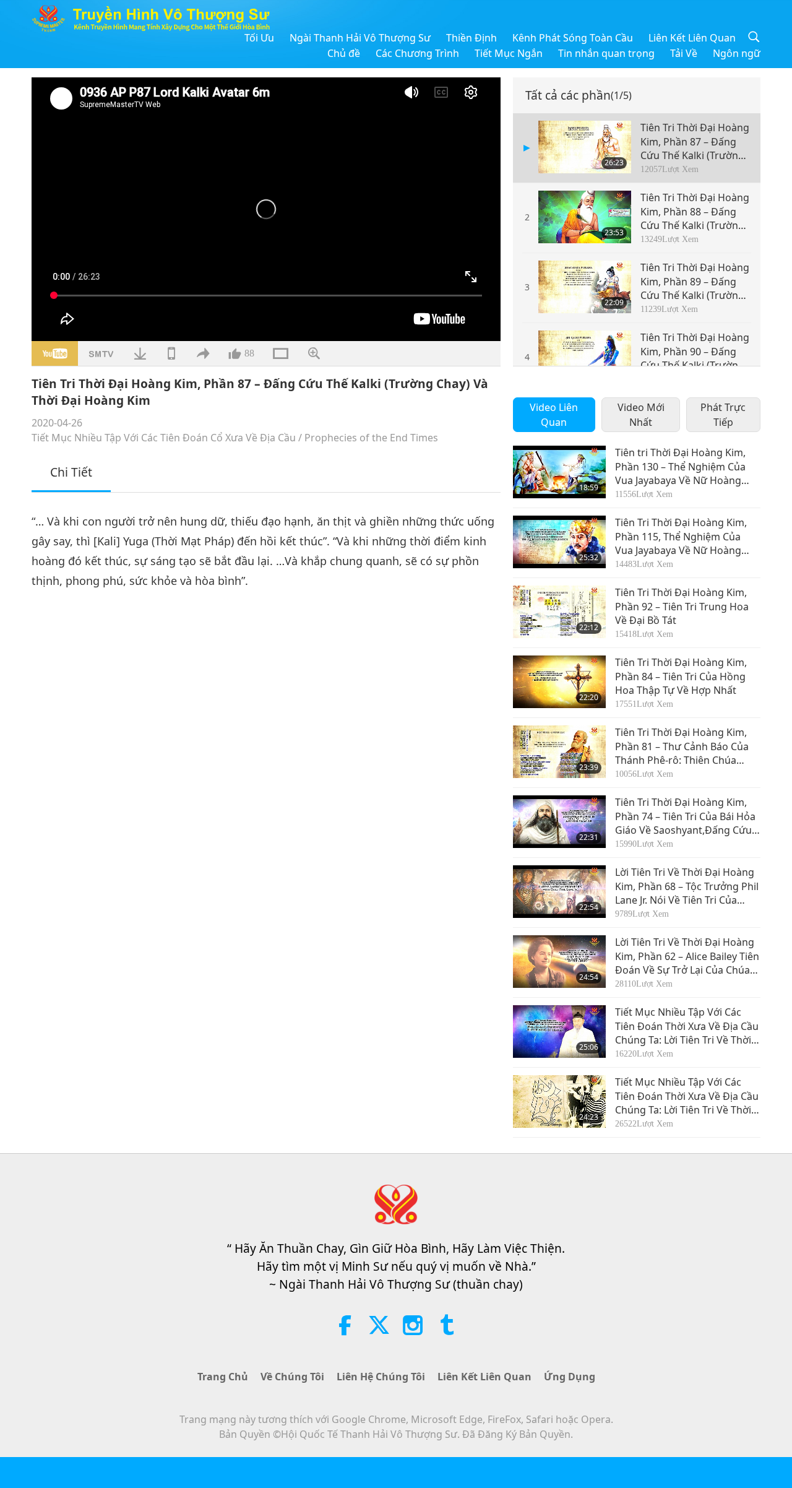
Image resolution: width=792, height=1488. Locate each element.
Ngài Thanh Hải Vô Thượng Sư (360, 38)
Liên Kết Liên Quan (692, 38)
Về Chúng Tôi (292, 1376)
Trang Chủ (222, 1376)
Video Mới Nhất (641, 414)
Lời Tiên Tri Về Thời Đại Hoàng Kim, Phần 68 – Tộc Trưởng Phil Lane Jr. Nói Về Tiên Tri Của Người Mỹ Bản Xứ (687, 886)
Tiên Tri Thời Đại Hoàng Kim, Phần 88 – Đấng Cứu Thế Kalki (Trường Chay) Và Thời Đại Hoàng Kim (694, 211)
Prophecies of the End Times (371, 437)
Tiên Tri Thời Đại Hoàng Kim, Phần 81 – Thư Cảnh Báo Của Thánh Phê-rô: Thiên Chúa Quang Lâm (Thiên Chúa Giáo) (685, 746)
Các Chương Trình (417, 53)
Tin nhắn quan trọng (606, 53)
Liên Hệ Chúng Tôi (381, 1376)
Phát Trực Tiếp (723, 414)
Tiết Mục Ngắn (509, 53)
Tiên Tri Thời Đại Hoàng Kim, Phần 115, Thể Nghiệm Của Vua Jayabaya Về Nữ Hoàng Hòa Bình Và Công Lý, (681, 536)
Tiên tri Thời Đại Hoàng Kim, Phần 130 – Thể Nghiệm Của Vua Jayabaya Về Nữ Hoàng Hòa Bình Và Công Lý (680, 466)
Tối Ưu (259, 38)
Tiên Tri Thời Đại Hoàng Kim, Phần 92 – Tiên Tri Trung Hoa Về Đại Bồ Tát (682, 606)
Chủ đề (343, 53)
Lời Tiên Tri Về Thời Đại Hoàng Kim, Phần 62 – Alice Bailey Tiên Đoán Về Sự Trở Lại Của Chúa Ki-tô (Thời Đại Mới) (687, 956)
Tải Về (683, 53)
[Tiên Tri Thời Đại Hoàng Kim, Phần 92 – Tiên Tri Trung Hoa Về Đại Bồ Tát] (559, 612)
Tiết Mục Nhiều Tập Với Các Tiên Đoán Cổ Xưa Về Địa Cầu (164, 437)
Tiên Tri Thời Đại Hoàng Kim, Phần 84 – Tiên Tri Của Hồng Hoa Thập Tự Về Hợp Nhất (681, 676)
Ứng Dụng (569, 1376)
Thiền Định (471, 38)
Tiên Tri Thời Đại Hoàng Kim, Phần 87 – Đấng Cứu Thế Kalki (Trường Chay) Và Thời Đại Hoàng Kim (694, 141)
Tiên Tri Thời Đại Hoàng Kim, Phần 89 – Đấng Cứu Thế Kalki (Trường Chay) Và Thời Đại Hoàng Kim (694, 281)
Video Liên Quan (554, 414)
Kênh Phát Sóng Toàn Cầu (572, 38)
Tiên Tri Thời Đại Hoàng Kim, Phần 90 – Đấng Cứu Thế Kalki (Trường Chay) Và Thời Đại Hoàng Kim (694, 351)
